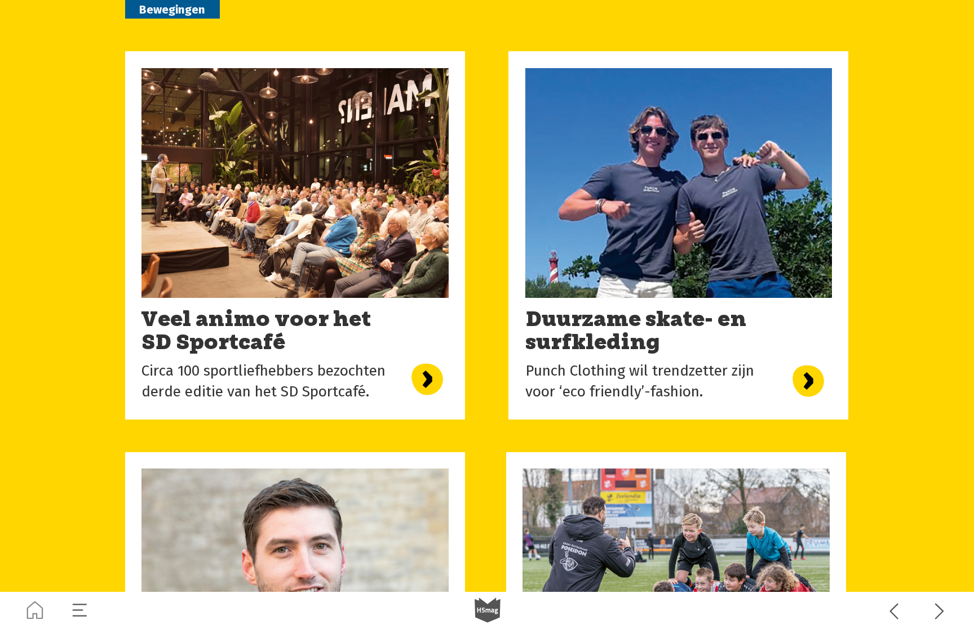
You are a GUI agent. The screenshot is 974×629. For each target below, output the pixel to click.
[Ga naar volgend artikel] (939, 610)
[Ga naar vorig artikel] (894, 610)
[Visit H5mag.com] (487, 610)
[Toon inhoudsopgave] (80, 610)
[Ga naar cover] (35, 610)
